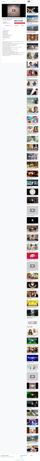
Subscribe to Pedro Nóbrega (19, 23)
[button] (29, 1)
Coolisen (3, 1)
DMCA (21, 456)
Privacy (22, 457)
